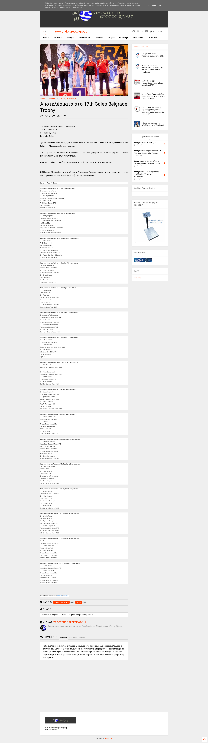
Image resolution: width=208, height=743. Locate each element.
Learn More (151, 5)
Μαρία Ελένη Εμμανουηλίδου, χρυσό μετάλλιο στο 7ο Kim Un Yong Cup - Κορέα (153, 96)
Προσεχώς (70, 38)
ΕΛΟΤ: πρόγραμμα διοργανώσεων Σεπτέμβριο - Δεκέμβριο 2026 (153, 83)
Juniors (65, 596)
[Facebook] (133, 31)
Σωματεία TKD (85, 38)
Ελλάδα (52, 99)
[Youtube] (146, 31)
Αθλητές (110, 38)
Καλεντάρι (123, 38)
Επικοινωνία (138, 38)
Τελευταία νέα (141, 46)
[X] (142, 31)
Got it (161, 5)
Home (42, 99)
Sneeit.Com (108, 738)
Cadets (59, 596)
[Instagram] (138, 31)
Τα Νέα (57, 38)
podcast (99, 38)
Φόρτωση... (138, 277)
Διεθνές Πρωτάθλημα (67, 99)
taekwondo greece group (70, 31)
